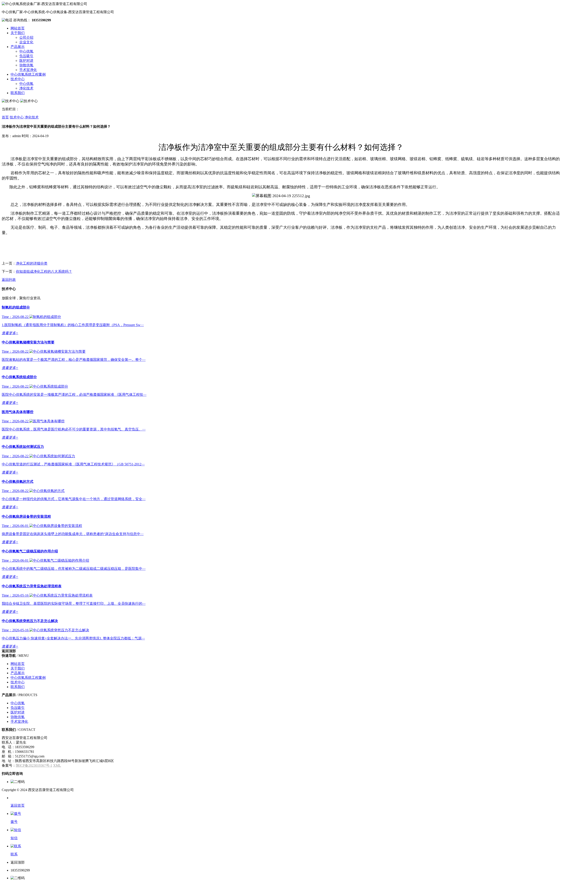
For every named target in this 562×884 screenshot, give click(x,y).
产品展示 (18, 47)
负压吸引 (26, 56)
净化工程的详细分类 (31, 263)
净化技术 (26, 88)
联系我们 (18, 93)
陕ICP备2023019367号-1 (34, 765)
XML (57, 765)
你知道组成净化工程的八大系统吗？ (44, 271)
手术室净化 (28, 70)
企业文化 (26, 42)
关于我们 (18, 33)
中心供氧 (26, 51)
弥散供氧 (26, 65)
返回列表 (9, 279)
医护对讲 (26, 60)
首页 (5, 117)
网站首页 (18, 28)
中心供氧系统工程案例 (28, 74)
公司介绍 (26, 37)
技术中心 (18, 79)
